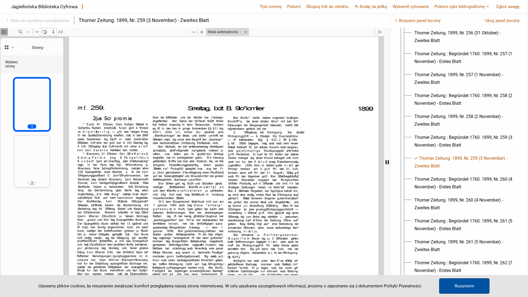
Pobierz (294, 6)
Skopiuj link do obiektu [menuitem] (327, 6)
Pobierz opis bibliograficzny (460, 6)
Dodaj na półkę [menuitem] (373, 6)
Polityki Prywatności (402, 286)
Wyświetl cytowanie (411, 6)
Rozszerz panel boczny (420, 20)
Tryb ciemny (271, 6)
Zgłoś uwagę (507, 6)
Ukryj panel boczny (502, 20)
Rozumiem (464, 286)
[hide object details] (387, 162)
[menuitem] (464, 37)
